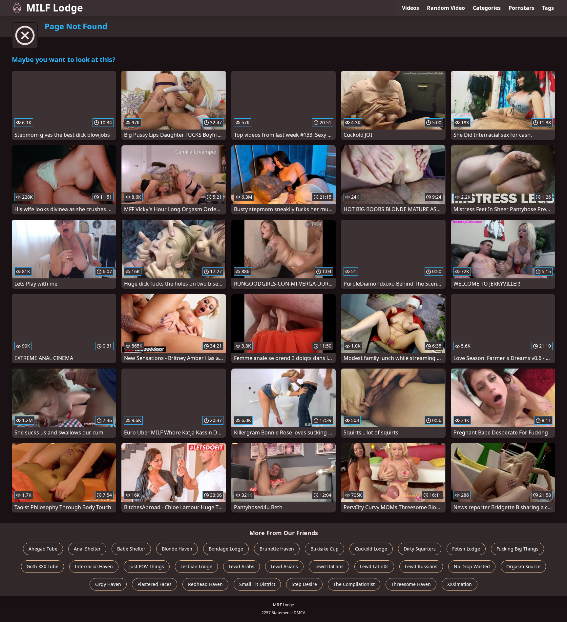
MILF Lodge (54, 7)
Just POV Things (146, 566)
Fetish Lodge (466, 549)
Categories (487, 7)
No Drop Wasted (472, 566)
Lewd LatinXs (374, 566)
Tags (548, 7)
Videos (410, 7)
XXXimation (459, 584)
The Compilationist (354, 584)
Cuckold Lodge (371, 549)
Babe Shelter (131, 549)
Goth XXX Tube (42, 566)
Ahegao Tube (43, 549)
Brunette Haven (277, 549)
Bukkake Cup (324, 549)
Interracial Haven (94, 566)
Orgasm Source (523, 566)
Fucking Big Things (517, 549)
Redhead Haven (205, 584)
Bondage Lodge (226, 549)
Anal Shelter (87, 549)
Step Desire (304, 584)
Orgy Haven (108, 584)
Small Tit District (257, 584)
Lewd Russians (421, 566)
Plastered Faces (154, 584)
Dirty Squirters (420, 549)
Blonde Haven (177, 549)
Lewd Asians (284, 566)
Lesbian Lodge (196, 566)
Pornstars (521, 7)
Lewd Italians (329, 566)
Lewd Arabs (241, 566)
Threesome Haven (411, 584)
